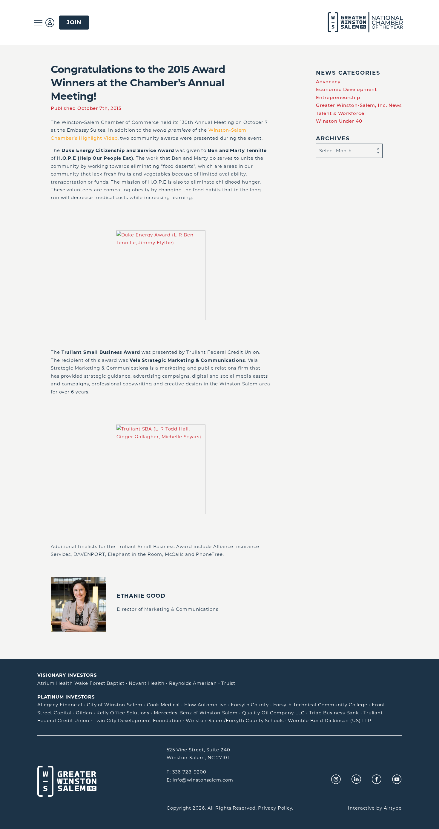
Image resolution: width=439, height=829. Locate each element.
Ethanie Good (141, 595)
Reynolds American (193, 683)
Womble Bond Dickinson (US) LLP (330, 720)
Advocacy (328, 81)
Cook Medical (163, 705)
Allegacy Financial (59, 705)
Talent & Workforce (340, 113)
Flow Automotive (205, 705)
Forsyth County (250, 705)
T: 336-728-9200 (186, 772)
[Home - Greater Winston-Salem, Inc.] (362, 22)
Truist (228, 683)
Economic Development (346, 89)
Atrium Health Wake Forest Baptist (81, 683)
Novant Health (147, 683)
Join (74, 22)
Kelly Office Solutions (122, 713)
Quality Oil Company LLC (273, 713)
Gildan (84, 713)
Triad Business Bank (334, 713)
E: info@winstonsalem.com (200, 780)
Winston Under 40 (339, 121)
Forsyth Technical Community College (320, 705)
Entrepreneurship (338, 97)
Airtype (393, 808)
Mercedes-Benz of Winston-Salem (196, 713)
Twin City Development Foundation (138, 720)
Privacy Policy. (275, 808)
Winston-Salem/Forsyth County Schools (234, 720)
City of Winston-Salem (114, 705)
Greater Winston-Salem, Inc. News (359, 105)
